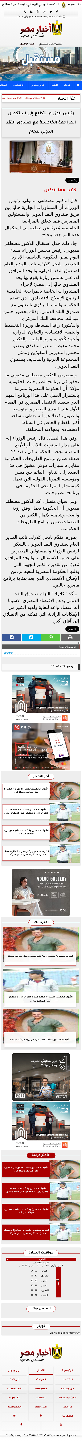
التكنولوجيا (14, 1398)
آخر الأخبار (41, 777)
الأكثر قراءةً (41, 1155)
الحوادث (41, 1380)
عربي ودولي (37, 85)
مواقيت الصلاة (41, 1253)
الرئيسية (67, 1370)
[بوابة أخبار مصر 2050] (41, 746)
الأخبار (54, 85)
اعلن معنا (41, 1407)
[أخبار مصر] (41, 64)
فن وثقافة (67, 1389)
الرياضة (14, 1380)
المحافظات (14, 1389)
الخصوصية (14, 1407)
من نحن (67, 1407)
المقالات (41, 1398)
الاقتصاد (18, 85)
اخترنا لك (41, 922)
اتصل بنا (67, 1416)
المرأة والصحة (67, 1398)
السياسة (41, 1389)
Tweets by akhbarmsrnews (64, 1332)
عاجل (67, 85)
